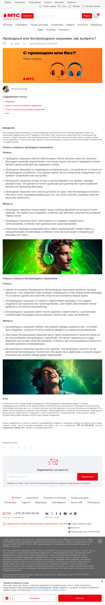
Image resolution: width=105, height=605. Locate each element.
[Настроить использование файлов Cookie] (6, 598)
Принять (80, 598)
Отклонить (34, 598)
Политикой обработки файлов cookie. (49, 590)
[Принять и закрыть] (102, 581)
